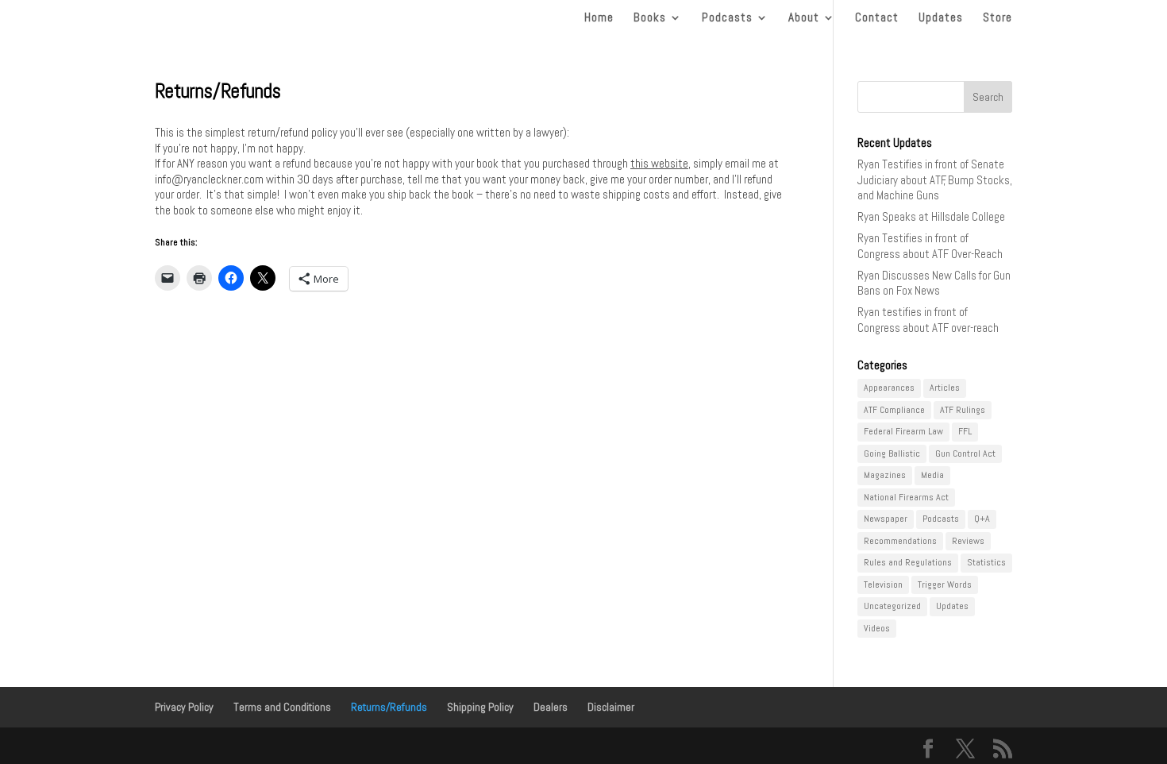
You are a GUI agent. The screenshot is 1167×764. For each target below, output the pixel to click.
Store (997, 18)
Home (599, 18)
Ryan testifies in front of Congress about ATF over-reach (928, 319)
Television (883, 584)
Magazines (885, 475)
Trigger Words (945, 584)
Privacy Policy (184, 707)
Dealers (550, 707)
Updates (941, 18)
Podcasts (727, 18)
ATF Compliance (894, 409)
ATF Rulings (962, 409)
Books (650, 18)
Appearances (889, 387)
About (803, 18)
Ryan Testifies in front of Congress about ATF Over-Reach (930, 245)
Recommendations (900, 540)
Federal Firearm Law (903, 431)
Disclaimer (610, 707)
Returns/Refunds (389, 707)
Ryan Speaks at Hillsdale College (931, 216)
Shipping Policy (480, 707)
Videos (877, 628)
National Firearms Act (906, 497)
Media (932, 475)
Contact (877, 18)
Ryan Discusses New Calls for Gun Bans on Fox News (934, 283)
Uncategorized (892, 606)
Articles (945, 387)
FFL (965, 431)
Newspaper (885, 518)
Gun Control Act (965, 453)
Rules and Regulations (908, 562)
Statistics (986, 562)
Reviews (968, 540)
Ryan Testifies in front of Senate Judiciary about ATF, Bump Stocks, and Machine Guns (934, 179)
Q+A (982, 518)
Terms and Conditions (282, 707)
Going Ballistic (892, 453)
